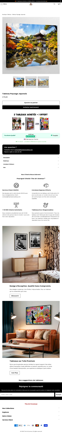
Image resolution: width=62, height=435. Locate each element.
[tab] (31, 157)
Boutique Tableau (6, 14)
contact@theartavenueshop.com (23, 149)
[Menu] (1, 4)
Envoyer (58, 394)
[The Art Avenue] (31, 4)
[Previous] (3, 45)
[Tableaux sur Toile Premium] (31, 329)
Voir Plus (14, 373)
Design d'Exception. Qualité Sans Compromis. (30, 286)
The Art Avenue (28, 431)
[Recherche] (54, 4)
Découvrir (15, 296)
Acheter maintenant (31, 107)
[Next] (58, 45)
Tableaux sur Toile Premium (22, 361)
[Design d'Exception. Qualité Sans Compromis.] (31, 254)
